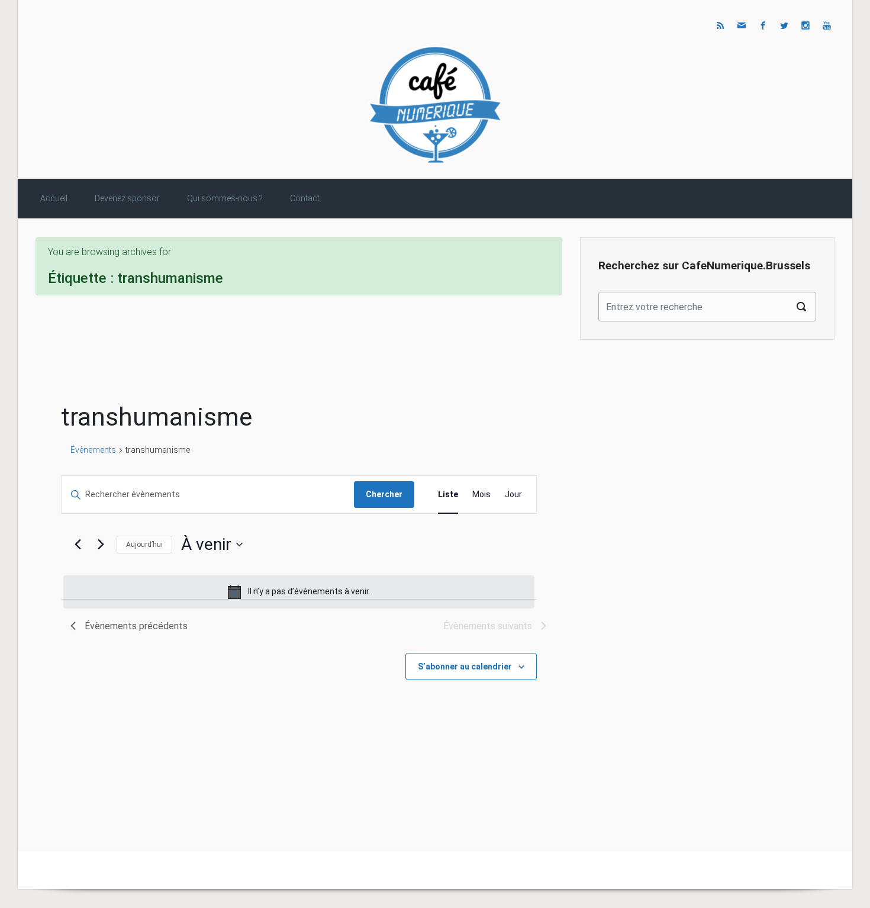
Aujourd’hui (144, 544)
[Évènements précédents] (77, 544)
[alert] (298, 591)
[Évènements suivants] (101, 544)
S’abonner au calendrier (465, 666)
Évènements (93, 450)
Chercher (384, 494)
